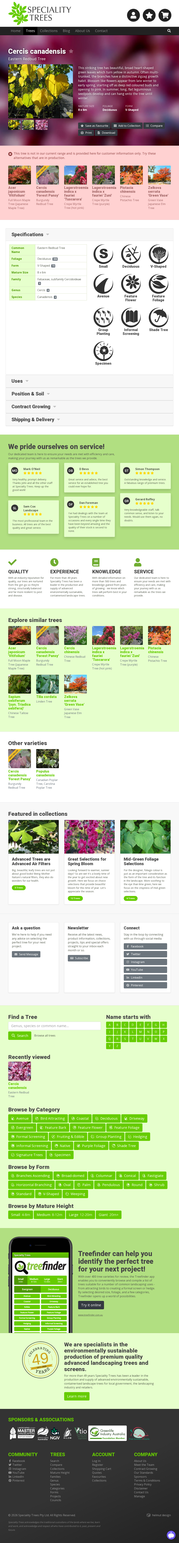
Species (55, 1484)
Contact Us (141, 1492)
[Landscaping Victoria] (22, 1433)
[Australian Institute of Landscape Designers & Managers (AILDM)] (67, 1433)
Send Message (28, 954)
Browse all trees (44, 1035)
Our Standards (143, 1473)
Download (108, 133)
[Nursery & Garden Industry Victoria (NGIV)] (55, 1433)
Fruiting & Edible (70, 1136)
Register (97, 1465)
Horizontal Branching (33, 1184)
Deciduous (44, 259)
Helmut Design (161, 1515)
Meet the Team (144, 1465)
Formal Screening (30, 1136)
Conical (129, 1175)
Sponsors (140, 1477)
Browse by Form (28, 1167)
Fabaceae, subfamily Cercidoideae (59, 279)
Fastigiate (155, 1175)
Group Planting (108, 1136)
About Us (82, 30)
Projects (55, 1496)
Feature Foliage (126, 1127)
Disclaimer (141, 1488)
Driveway (136, 1118)
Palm (86, 1184)
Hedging (139, 1136)
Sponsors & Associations (41, 1419)
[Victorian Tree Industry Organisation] (81, 1433)
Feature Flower (90, 1127)
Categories (57, 1488)
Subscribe (81, 958)
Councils (55, 1500)
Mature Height (60, 1473)
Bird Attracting (52, 1118)
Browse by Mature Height (41, 1206)
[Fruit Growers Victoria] (139, 1433)
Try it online (91, 1305)
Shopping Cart (101, 1469)
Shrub (158, 1184)
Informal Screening (31, 1145)
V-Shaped (43, 265)
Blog (66, 30)
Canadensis (44, 297)
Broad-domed (72, 1175)
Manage (139, 1496)
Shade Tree (126, 1145)
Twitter (135, 954)
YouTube (136, 970)
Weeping (77, 1193)
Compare (156, 126)
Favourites (99, 1477)
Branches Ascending (32, 1175)
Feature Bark (55, 1127)
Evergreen (24, 1127)
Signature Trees (29, 1154)
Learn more (77, 1396)
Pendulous (110, 1184)
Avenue (22, 1118)
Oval (67, 1184)
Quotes (97, 1473)
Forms (54, 1492)
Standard (23, 1193)
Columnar (103, 1175)
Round (136, 1184)
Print (88, 133)
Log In (96, 1461)
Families (55, 1477)
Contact (101, 30)
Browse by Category (34, 1110)
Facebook (137, 946)
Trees (30, 30)
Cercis (41, 290)
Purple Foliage (93, 1145)
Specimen (62, 1154)
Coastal (82, 1118)
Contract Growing (145, 1469)
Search (22, 1035)
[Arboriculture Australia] (43, 1433)
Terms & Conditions (147, 1480)
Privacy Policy (143, 1484)
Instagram (137, 962)
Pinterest (136, 985)
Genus (54, 1480)
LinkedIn (136, 977)
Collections (49, 30)
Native (64, 1145)
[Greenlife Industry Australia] (107, 1433)
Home (16, 30)
